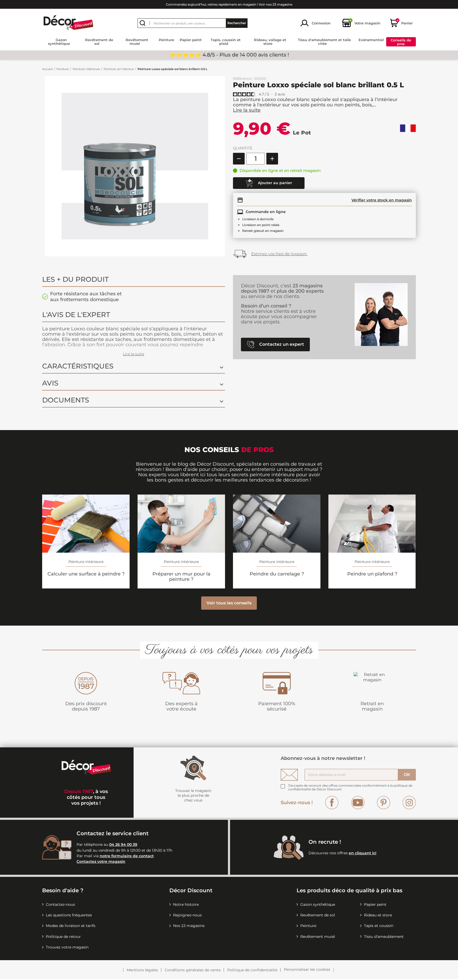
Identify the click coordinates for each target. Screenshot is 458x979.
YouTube (357, 802)
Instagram (409, 802)
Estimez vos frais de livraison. (279, 253)
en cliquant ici (362, 853)
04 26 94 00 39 (123, 844)
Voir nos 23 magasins (275, 4)
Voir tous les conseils (229, 602)
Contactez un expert (281, 343)
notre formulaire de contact (127, 856)
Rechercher (236, 23)
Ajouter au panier (274, 182)
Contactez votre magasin (101, 861)
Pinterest (383, 802)
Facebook (331, 802)
